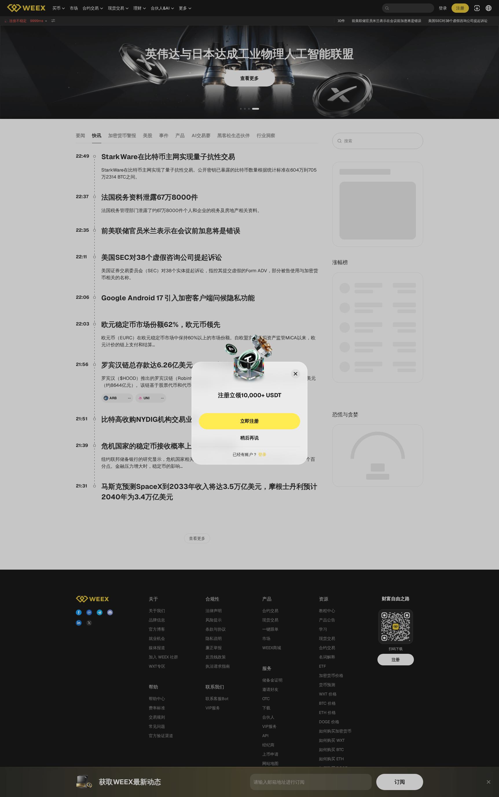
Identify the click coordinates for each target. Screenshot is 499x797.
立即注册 (249, 421)
